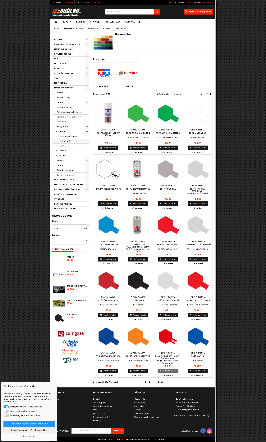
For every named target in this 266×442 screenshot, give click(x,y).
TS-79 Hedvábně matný (138, 189)
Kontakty (97, 420)
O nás (96, 409)
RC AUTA (66, 21)
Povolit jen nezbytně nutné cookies (29, 430)
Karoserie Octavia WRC (77, 286)
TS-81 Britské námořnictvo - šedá (138, 245)
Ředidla (61, 155)
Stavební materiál (65, 170)
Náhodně (188, 94)
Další (161, 382)
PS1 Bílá (70, 257)
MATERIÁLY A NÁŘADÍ (63, 88)
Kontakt (181, 392)
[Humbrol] (128, 73)
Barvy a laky (62, 126)
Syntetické (63, 146)
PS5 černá (72, 315)
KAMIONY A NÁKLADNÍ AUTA (67, 44)
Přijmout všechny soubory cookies (29, 423)
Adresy (137, 409)
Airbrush (61, 160)
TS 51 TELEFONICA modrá (108, 356)
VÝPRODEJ (95, 21)
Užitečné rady (112, 21)
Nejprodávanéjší (62, 249)
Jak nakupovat (100, 402)
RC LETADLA (59, 68)
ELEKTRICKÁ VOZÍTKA (64, 179)
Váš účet (139, 392)
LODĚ (56, 58)
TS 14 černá (138, 300)
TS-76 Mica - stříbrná (167, 300)
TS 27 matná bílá (197, 133)
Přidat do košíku (108, 148)
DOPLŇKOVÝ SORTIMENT (65, 194)
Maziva (60, 92)
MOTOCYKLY (60, 63)
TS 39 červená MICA (108, 300)
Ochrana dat (99, 413)
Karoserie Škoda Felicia (77, 300)
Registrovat (205, 2)
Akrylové (62, 150)
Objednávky (139, 402)
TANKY (57, 78)
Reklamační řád (100, 417)
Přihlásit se (190, 2)
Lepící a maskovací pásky (68, 117)
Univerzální (65, 141)
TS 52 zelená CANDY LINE (138, 133)
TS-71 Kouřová (168, 189)
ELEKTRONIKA (60, 83)
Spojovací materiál (65, 175)
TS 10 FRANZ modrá (108, 244)
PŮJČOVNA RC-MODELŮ (65, 208)
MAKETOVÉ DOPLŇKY (63, 49)
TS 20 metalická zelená (168, 133)
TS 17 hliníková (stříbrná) (198, 190)
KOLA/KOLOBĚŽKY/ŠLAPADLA (67, 189)
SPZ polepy (72, 271)
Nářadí (60, 165)
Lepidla (60, 102)
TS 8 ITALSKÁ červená (168, 244)
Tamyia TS (104, 86)
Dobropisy (139, 406)
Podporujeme (132, 21)
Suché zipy (62, 121)
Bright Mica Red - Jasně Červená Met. (167, 357)
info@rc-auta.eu (92, 2)
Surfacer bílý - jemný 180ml (108, 134)
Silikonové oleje (64, 97)
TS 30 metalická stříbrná (197, 244)
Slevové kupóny (141, 413)
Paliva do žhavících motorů (69, 112)
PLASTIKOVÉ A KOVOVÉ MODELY (68, 184)
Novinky (80, 21)
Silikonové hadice (65, 107)
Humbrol (128, 86)
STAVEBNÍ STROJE (62, 54)
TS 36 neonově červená (197, 300)
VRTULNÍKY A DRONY (63, 73)
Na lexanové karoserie (70, 136)
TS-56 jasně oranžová (138, 356)
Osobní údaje (140, 399)
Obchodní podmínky (102, 406)
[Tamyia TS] (104, 73)
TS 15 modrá (197, 356)
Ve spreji (62, 131)
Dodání (96, 399)
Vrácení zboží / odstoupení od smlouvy (191, 415)
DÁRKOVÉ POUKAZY (63, 204)
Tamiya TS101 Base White (108, 189)
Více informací (29, 436)
